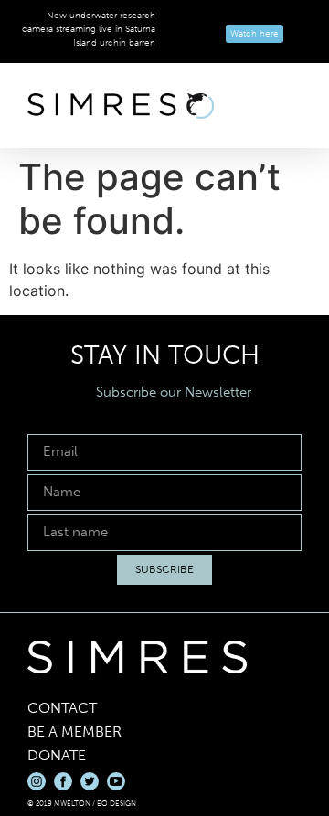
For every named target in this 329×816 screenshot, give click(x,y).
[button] (289, 105)
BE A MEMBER (74, 731)
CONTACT (62, 707)
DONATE (56, 755)
